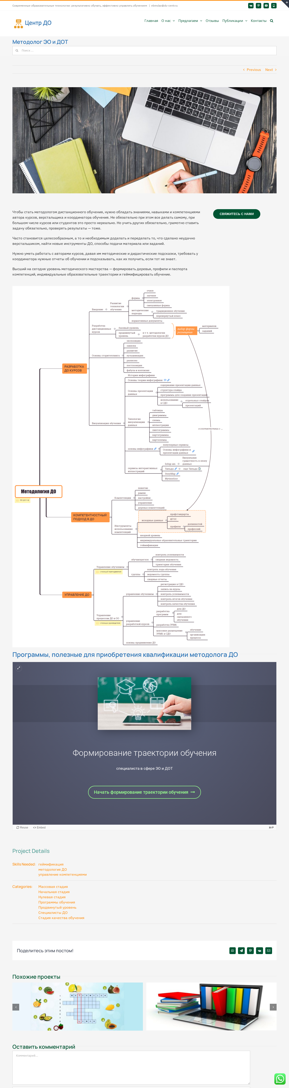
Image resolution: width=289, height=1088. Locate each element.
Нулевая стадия (52, 897)
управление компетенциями (62, 874)
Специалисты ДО (53, 912)
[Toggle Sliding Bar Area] (285, 4)
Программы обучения (56, 902)
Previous (254, 69)
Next (269, 69)
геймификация (51, 864)
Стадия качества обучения (61, 917)
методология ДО (52, 869)
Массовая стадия (53, 886)
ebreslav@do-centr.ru (164, 5)
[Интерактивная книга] (211, 985)
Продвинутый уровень (57, 907)
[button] (271, 20)
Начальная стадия (54, 891)
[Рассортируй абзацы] (77, 985)
